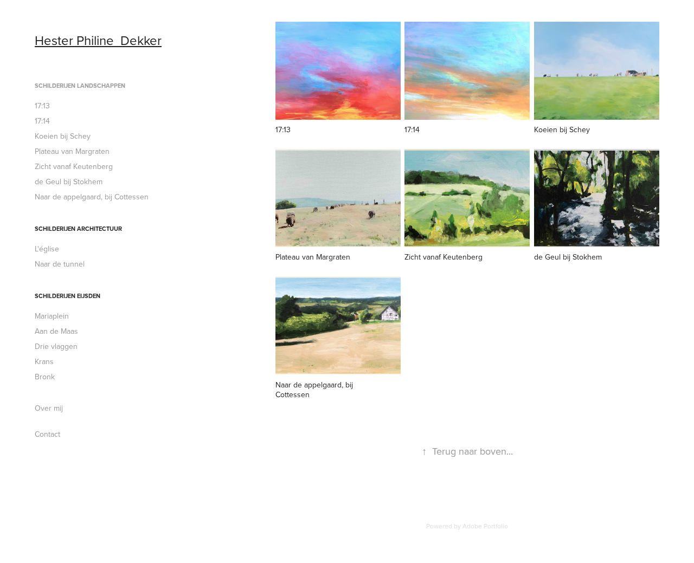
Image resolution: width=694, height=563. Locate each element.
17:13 (42, 105)
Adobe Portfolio (485, 525)
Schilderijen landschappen (80, 85)
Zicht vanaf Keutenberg (74, 166)
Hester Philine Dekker (98, 40)
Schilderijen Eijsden (67, 296)
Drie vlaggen (56, 346)
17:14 (42, 120)
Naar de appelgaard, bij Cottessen (92, 196)
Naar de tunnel (60, 263)
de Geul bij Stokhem (68, 181)
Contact (47, 434)
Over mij (49, 408)
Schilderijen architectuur (78, 228)
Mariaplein (52, 315)
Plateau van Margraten (72, 151)
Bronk (45, 376)
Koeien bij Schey (63, 136)
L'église (47, 248)
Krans (44, 361)
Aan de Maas (56, 331)
